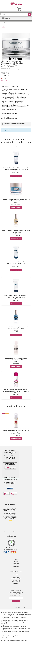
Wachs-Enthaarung (11, 615)
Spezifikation (15, 86)
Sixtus (10, 628)
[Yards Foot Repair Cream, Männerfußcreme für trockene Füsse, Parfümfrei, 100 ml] (16, 286)
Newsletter (16, 583)
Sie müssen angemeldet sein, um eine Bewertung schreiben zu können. (13, 124)
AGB (16, 575)
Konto (16, 564)
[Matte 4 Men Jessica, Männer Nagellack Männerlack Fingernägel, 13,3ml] (16, 221)
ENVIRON (26, 620)
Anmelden (14, 8)
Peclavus (19, 628)
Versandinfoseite (23, 640)
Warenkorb (16, 563)
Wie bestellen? (16, 581)
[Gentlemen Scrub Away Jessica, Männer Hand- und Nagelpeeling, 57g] (16, 189)
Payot (6, 622)
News (16, 585)
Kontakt (16, 561)
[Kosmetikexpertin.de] (16, 3)
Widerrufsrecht (16, 580)
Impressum (16, 574)
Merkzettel (16, 566)
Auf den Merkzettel (5, 80)
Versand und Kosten (16, 578)
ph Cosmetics (11, 626)
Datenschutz (13, 538)
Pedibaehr (3, 629)
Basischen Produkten (18, 625)
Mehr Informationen (16, 176)
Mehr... (10, 520)
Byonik (2, 622)
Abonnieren (16, 601)
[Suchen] (29, 14)
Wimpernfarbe (11, 622)
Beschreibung (5, 86)
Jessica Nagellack (22, 622)
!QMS (22, 620)
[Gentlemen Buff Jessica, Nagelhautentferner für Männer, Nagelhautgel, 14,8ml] (16, 317)
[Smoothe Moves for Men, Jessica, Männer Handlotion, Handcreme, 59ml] (16, 348)
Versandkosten (27, 607)
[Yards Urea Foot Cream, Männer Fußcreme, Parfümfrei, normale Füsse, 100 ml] (16, 252)
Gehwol (15, 628)
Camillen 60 (25, 628)
